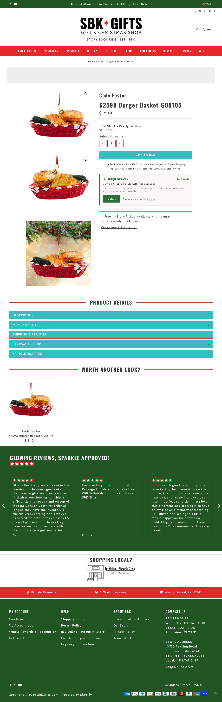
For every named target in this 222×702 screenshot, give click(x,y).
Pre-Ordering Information (81, 638)
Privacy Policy (124, 632)
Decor (128, 51)
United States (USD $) (186, 685)
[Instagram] (10, 4)
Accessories (148, 51)
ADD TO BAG (146, 155)
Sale (201, 51)
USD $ (209, 4)
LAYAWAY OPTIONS (27, 344)
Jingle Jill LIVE (27, 51)
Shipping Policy (73, 619)
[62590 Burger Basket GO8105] (31, 403)
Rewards (185, 51)
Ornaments (72, 51)
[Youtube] (15, 4)
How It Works (182, 179)
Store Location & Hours (131, 619)
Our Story (120, 625)
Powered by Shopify (76, 694)
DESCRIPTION (23, 315)
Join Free (111, 199)
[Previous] (64, 4)
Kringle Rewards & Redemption (32, 632)
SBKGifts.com (48, 694)
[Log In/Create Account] (203, 29)
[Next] (157, 4)
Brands (168, 51)
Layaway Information (77, 644)
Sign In (151, 199)
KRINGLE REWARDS (27, 353)
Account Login (205, 11)
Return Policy (71, 625)
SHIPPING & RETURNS (29, 334)
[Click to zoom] (86, 93)
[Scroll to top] (215, 693)
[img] (112, 464)
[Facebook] (6, 4)
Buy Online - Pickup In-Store (83, 632)
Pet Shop (112, 51)
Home (91, 61)
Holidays (92, 51)
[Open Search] (197, 29)
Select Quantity (111, 136)
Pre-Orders (51, 51)
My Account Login (22, 625)
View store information (119, 227)
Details (146, 4)
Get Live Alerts (20, 638)
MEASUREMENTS (26, 325)
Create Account (21, 619)
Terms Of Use (124, 638)
